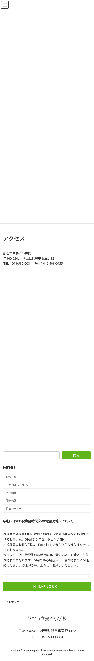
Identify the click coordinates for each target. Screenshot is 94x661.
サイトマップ (11, 602)
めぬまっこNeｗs (19, 485)
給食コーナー (14, 508)
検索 (76, 455)
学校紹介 (11, 492)
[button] (47, 586)
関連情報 (11, 500)
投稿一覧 (11, 477)
